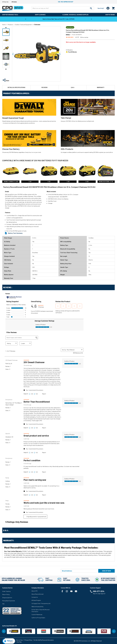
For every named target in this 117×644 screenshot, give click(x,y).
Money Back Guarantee (8, 600)
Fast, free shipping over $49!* (65, 2)
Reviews (44, 87)
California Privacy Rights (38, 617)
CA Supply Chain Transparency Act (41, 603)
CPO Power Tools (5, 1)
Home (4, 24)
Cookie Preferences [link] (37, 614)
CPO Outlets (14, 1)
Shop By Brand (110, 14)
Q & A (72, 87)
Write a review (84, 37)
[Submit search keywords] (91, 8)
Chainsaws (37, 24)
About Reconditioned (37, 594)
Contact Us (35, 597)
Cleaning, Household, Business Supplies (75, 14)
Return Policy (6, 594)
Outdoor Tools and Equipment (23, 24)
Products (10, 24)
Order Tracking (6, 591)
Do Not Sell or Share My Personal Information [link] (40, 610)
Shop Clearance (40, 14)
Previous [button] (25, 19)
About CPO (34, 591)
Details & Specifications (16, 87)
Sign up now (106, 571)
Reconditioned (70, 27)
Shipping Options (7, 597)
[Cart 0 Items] (113, 8)
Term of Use (19, 640)
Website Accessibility (37, 606)
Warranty (100, 87)
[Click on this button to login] (108, 8)
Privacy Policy (28, 640)
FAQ (3, 604)
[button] (6, 32)
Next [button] (91, 19)
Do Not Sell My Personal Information (44, 640)
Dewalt (68, 34)
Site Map (19, 642)
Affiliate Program (36, 600)
